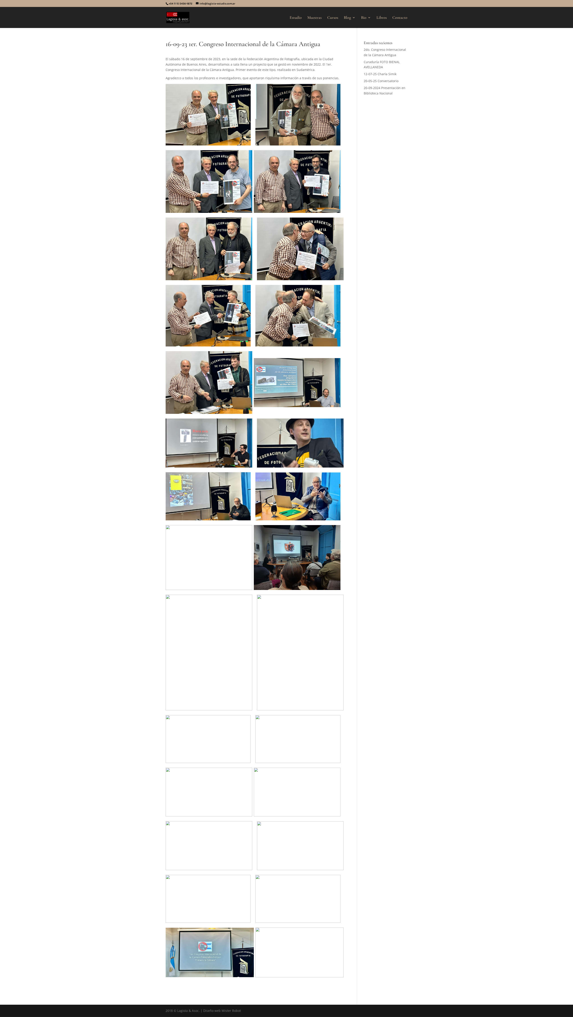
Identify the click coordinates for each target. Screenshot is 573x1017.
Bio (363, 18)
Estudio (296, 18)
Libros (381, 18)
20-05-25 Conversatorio (381, 81)
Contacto (399, 18)
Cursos (332, 18)
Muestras (314, 18)
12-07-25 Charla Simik (380, 74)
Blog (347, 18)
